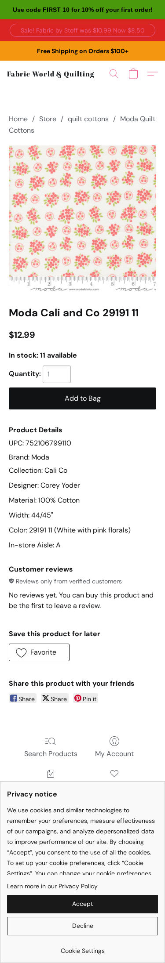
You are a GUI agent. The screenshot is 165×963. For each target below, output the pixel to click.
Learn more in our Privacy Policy (52, 886)
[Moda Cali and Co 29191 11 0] (82, 219)
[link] (82, 947)
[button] (82, 30)
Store (47, 118)
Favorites (114, 786)
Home (18, 118)
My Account (114, 753)
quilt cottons (88, 118)
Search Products (50, 753)
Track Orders (51, 786)
